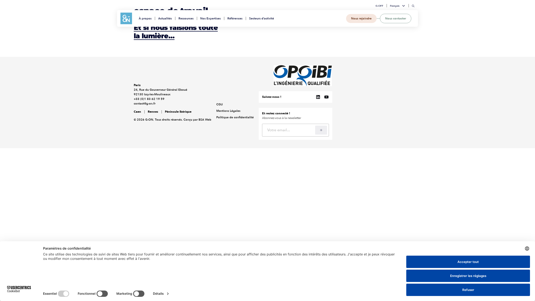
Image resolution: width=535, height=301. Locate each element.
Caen (137, 112)
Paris (137, 85)
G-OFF (379, 6)
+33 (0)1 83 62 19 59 (149, 99)
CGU (219, 104)
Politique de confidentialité (235, 117)
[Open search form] (413, 6)
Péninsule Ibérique (178, 112)
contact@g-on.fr (144, 104)
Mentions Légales (228, 111)
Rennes (153, 112)
